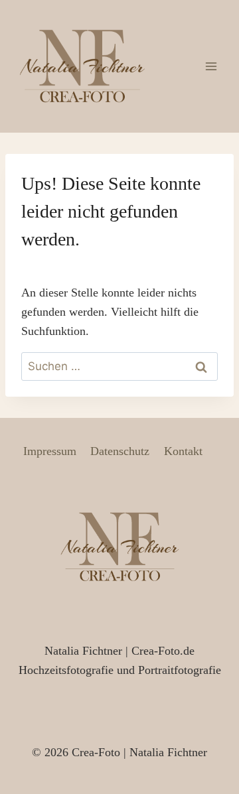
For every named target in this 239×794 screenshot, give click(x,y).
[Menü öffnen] (211, 66)
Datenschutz (119, 451)
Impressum (49, 451)
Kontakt (183, 451)
